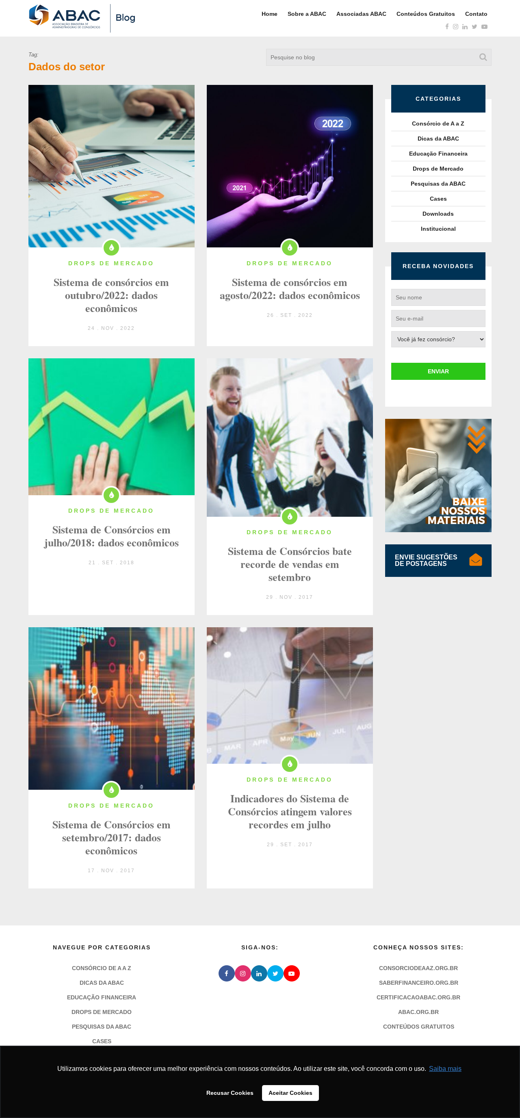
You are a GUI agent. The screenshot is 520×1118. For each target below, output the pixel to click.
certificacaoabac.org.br (418, 997)
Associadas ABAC (361, 14)
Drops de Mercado (438, 168)
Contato (476, 14)
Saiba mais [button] (445, 1068)
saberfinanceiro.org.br (418, 982)
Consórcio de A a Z (438, 123)
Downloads (438, 213)
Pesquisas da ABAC (438, 183)
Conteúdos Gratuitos (425, 14)
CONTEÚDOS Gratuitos (418, 1026)
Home (269, 14)
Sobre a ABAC (307, 14)
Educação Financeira (438, 153)
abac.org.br (418, 1012)
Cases (438, 198)
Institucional (438, 228)
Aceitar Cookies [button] (290, 1093)
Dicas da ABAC (438, 138)
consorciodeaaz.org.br (418, 968)
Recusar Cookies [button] (230, 1093)
